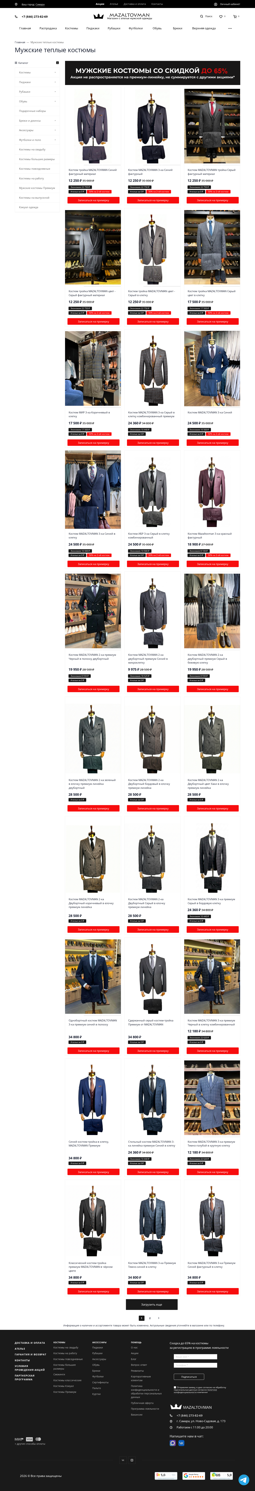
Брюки (96, 1370)
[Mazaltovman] (127, 16)
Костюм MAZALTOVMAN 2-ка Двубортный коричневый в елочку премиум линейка (91, 903)
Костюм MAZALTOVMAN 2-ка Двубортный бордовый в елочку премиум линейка (149, 783)
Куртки (96, 1394)
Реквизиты (137, 1370)
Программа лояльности (145, 1408)
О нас (134, 1347)
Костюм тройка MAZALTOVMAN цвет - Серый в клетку (151, 293)
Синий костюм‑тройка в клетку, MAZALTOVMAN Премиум (89, 1143)
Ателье (20, 1348)
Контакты (22, 1360)
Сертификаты (100, 1382)
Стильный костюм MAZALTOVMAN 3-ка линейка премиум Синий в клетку (151, 1143)
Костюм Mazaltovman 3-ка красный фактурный (210, 535)
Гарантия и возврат (30, 1354)
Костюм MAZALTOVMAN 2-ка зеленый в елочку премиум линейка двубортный (92, 783)
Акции (134, 1353)
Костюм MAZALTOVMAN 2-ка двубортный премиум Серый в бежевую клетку (207, 658)
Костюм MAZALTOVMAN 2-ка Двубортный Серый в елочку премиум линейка (146, 903)
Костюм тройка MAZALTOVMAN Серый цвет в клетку (212, 293)
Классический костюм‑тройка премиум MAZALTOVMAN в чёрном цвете (91, 1266)
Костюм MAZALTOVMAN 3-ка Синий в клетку (92, 535)
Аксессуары (99, 1359)
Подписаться (189, 1376)
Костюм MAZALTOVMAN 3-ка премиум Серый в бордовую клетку (211, 901)
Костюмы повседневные (68, 1359)
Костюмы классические (67, 1380)
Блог (133, 1359)
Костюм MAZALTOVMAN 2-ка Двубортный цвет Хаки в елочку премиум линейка (208, 783)
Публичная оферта (142, 1403)
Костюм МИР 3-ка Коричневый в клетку (89, 414)
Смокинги (59, 1374)
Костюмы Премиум (64, 1392)
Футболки (98, 1376)
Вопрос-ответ (139, 1364)
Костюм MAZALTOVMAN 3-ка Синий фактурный (150, 172)
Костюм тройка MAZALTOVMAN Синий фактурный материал (93, 172)
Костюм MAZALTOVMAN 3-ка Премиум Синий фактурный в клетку (211, 1265)
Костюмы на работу (65, 1353)
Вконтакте (123, 1460)
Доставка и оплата (30, 1342)
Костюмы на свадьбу (65, 1347)
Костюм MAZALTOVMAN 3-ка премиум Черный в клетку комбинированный (211, 1022)
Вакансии (136, 1414)
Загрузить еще (151, 1304)
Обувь (96, 1364)
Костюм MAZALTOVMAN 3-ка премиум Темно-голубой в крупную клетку (211, 1143)
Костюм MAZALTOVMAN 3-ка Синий (210, 412)
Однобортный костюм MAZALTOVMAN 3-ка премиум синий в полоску (93, 1022)
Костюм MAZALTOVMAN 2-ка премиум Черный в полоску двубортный (92, 656)
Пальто (96, 1388)
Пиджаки (97, 1347)
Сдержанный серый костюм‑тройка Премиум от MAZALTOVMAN (150, 1022)
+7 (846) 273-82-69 (35, 17)
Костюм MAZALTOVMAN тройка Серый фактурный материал (212, 172)
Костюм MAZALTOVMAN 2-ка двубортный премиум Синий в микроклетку (148, 658)
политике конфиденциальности (195, 1391)
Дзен (132, 1460)
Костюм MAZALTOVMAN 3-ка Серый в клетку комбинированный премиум (151, 414)
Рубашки (97, 1353)
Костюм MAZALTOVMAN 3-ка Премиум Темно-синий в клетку (152, 1265)
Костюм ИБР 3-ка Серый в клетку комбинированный (149, 535)
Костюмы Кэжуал (63, 1386)
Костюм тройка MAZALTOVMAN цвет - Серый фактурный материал (92, 293)
